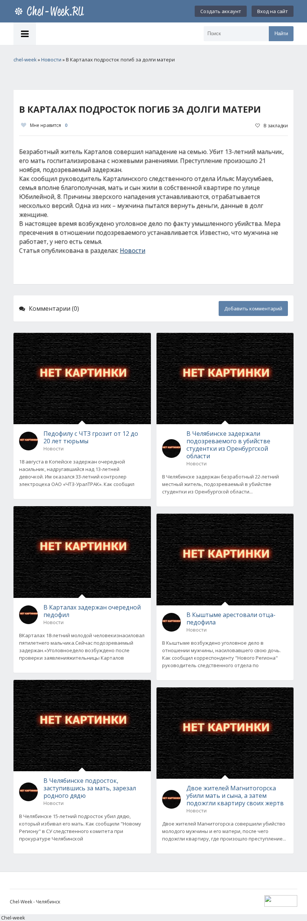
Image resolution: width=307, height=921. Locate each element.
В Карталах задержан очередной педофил (92, 611)
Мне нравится (48, 125)
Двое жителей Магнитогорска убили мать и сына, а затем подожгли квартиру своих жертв (235, 795)
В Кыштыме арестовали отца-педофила (231, 618)
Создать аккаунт (220, 11)
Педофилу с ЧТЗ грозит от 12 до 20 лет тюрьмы (90, 437)
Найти (281, 33)
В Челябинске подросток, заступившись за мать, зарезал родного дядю (89, 788)
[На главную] (50, 11)
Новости (132, 250)
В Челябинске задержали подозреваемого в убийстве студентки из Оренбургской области (228, 445)
